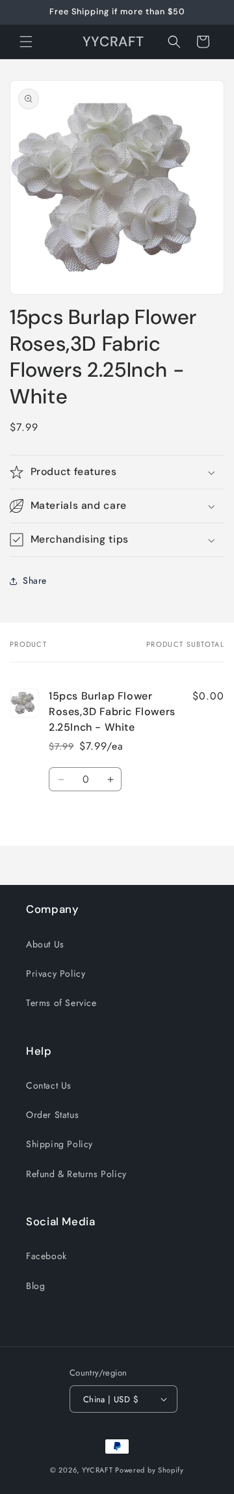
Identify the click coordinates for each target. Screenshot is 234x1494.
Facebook (46, 1255)
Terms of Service (61, 1002)
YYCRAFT (97, 1470)
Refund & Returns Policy (76, 1173)
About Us (45, 944)
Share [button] (35, 580)
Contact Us (49, 1085)
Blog (35, 1285)
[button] (26, 41)
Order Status (52, 1114)
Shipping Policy (59, 1143)
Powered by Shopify (149, 1470)
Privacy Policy (55, 973)
